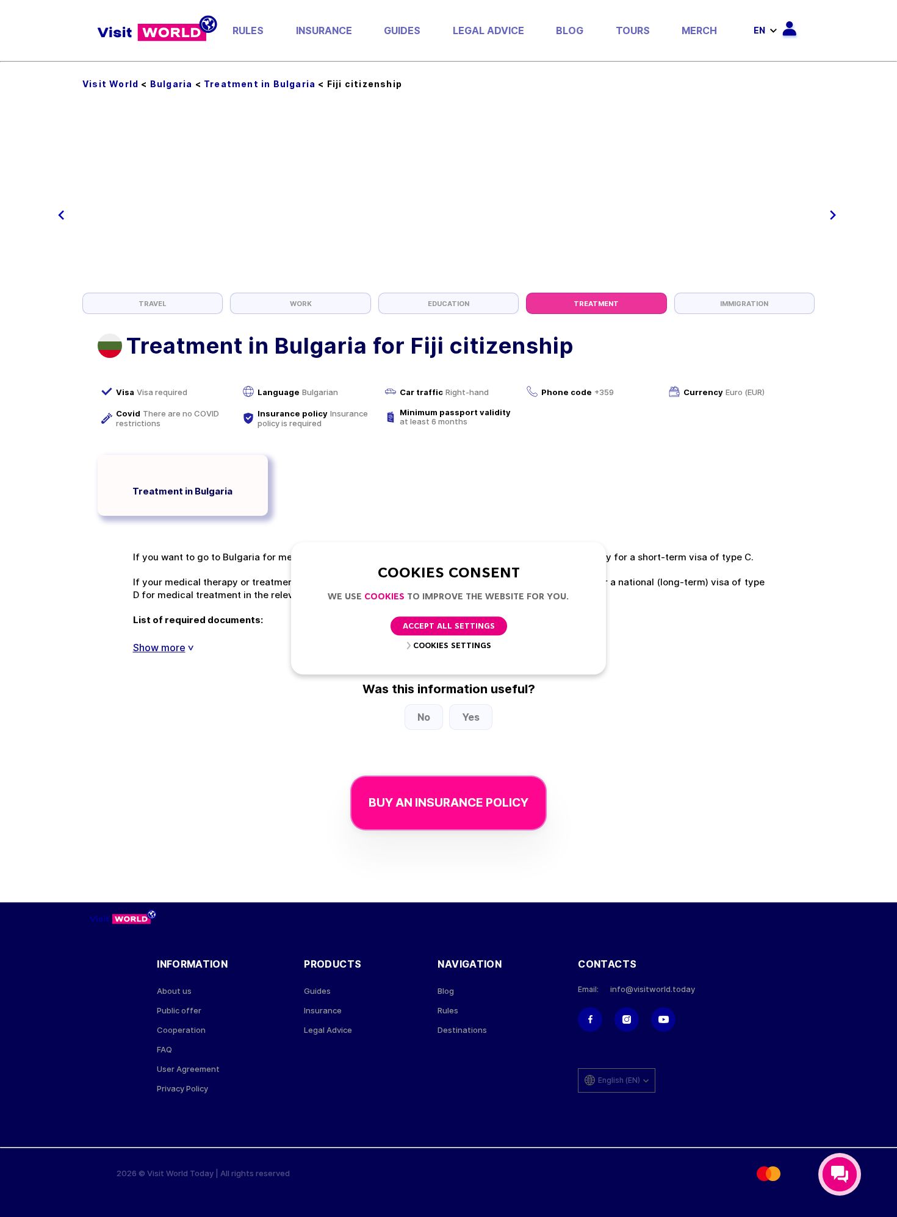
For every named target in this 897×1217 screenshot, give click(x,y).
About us (174, 991)
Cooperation (181, 1030)
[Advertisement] (448, 201)
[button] (61, 215)
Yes (471, 717)
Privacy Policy (182, 1089)
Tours (633, 30)
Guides (402, 30)
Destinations (462, 1030)
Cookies (384, 597)
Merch (699, 30)
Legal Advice (488, 30)
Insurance (324, 30)
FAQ (164, 1050)
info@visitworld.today (652, 989)
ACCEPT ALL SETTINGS (449, 627)
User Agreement (188, 1069)
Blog (569, 30)
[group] (152, 303)
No (423, 717)
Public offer (179, 1011)
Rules (248, 30)
